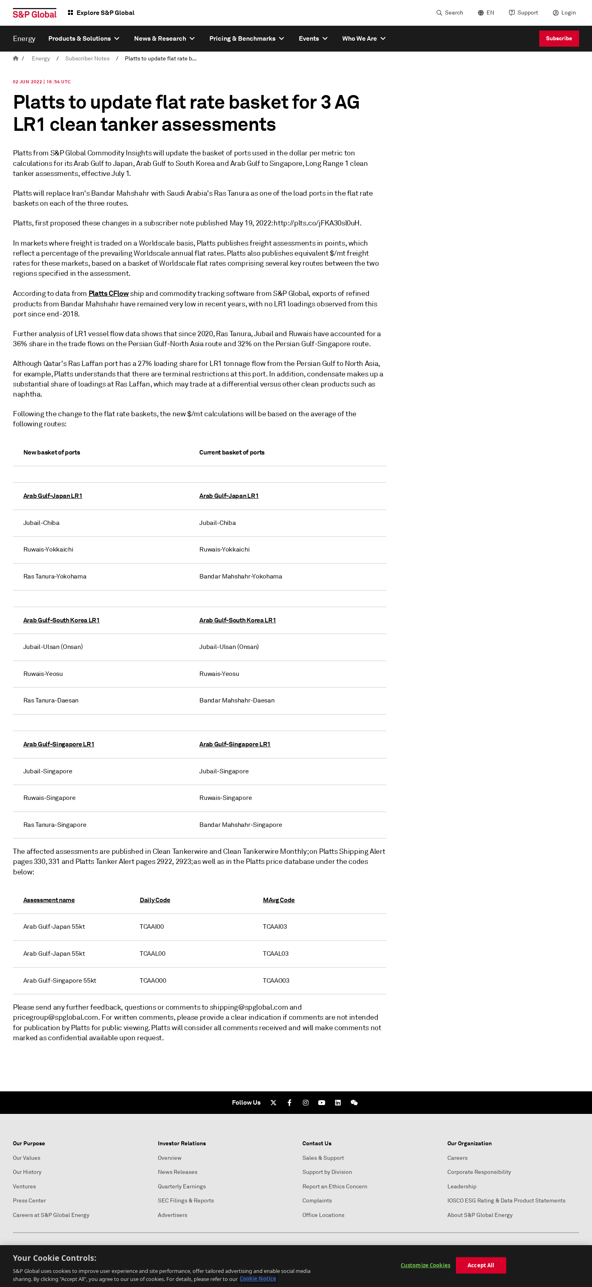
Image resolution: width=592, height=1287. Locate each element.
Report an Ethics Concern (334, 1186)
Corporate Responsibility (479, 1172)
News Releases (177, 1172)
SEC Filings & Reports (186, 1200)
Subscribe (559, 38)
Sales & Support (323, 1158)
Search (454, 12)
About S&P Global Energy (480, 1215)
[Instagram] (305, 1102)
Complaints (317, 1200)
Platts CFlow (109, 293)
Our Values (26, 1158)
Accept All (481, 1265)
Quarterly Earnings (182, 1186)
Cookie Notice (258, 1278)
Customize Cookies (425, 1265)
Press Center (29, 1200)
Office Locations (323, 1215)
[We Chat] (354, 1102)
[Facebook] (289, 1102)
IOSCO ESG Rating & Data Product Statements (506, 1200)
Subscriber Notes (87, 58)
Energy (41, 58)
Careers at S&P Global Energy (51, 1215)
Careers (457, 1158)
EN (490, 12)
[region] (296, 1266)
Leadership (461, 1186)
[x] (273, 1102)
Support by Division (327, 1172)
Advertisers (172, 1215)
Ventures (24, 1186)
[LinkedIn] (337, 1102)
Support (527, 12)
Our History (27, 1172)
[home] (16, 58)
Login (568, 12)
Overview (170, 1158)
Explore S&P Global (106, 12)
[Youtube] (321, 1102)
